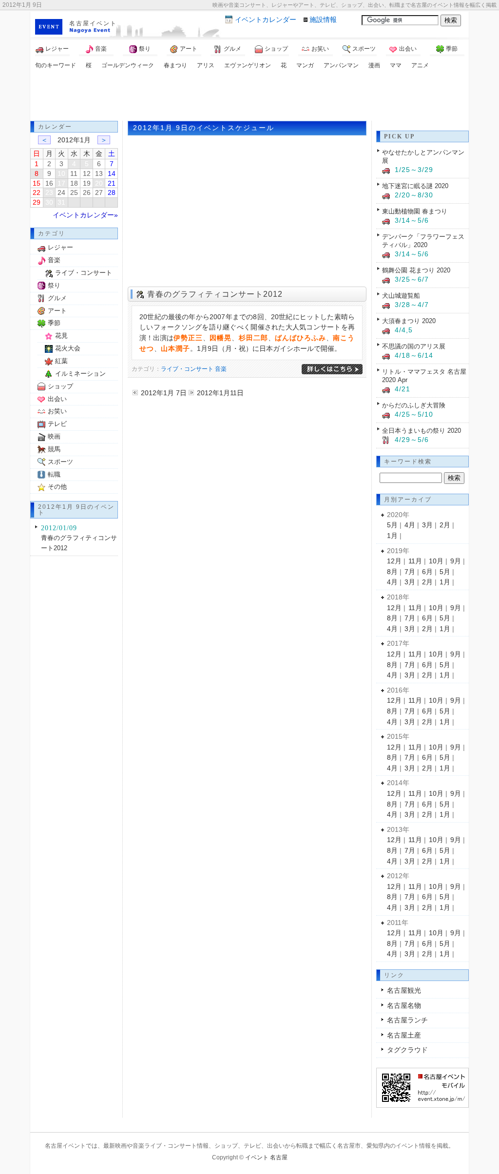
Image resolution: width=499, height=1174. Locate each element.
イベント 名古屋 (266, 1157)
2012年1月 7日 (164, 393)
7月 (409, 572)
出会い (408, 48)
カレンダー (265, 19)
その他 (57, 486)
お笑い (320, 48)
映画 (54, 436)
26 (87, 192)
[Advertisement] (249, 96)
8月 (392, 572)
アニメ (420, 65)
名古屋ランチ (407, 1020)
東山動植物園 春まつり (414, 211)
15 (36, 183)
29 (36, 202)
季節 (452, 48)
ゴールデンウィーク (127, 65)
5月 (392, 525)
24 (61, 192)
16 (49, 183)
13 (99, 173)
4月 (409, 525)
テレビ (57, 423)
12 (87, 173)
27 (99, 192)
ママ (396, 65)
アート (188, 48)
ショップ (276, 48)
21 (111, 183)
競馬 (54, 449)
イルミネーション (80, 373)
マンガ (305, 65)
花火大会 (67, 348)
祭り (145, 48)
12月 (394, 561)
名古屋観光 (404, 990)
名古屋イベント (93, 23)
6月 (427, 572)
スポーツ (364, 48)
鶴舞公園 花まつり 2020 (416, 270)
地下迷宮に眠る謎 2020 (415, 186)
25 (74, 192)
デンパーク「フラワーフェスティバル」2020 (423, 241)
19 (87, 183)
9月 (455, 561)
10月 (436, 561)
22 (36, 192)
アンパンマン (341, 65)
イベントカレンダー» (85, 215)
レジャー (57, 48)
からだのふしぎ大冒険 (413, 405)
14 (111, 173)
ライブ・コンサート (187, 369)
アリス (205, 65)
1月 (392, 535)
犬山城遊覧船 (401, 295)
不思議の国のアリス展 (413, 346)
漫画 (374, 65)
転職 (54, 474)
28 (111, 192)
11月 (415, 561)
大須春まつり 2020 (409, 321)
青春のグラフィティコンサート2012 (215, 294)
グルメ (232, 48)
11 (73, 173)
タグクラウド (407, 1050)
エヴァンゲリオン (247, 65)
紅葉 (61, 361)
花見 (61, 335)
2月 (445, 525)
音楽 (101, 48)
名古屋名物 (404, 1005)
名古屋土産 (404, 1035)
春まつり (175, 65)
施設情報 (323, 19)
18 (74, 183)
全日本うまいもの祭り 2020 (421, 430)
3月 (427, 525)
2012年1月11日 (220, 393)
